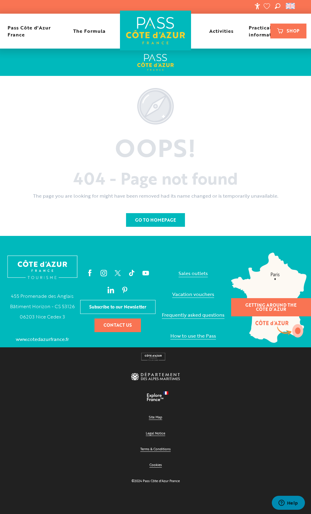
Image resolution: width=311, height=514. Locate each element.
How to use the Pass (193, 335)
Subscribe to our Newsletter (117, 307)
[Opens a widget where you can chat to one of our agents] (288, 503)
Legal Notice (155, 433)
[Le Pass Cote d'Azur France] (155, 31)
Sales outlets (193, 273)
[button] (277, 6)
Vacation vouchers (193, 294)
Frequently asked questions (193, 314)
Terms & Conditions (155, 448)
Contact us (118, 325)
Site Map (155, 417)
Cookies (155, 464)
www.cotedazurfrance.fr (42, 339)
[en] (291, 6)
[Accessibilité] (257, 6)
